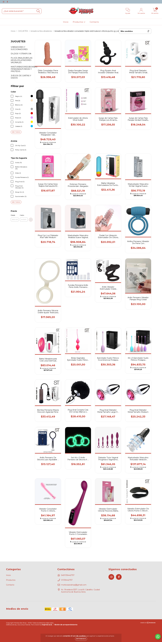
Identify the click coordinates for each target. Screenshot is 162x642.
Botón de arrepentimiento (66, 625)
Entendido (81, 639)
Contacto (94, 22)
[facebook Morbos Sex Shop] (7, 2)
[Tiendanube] (148, 623)
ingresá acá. (47, 625)
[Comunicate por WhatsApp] (158, 636)
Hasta (22, 215)
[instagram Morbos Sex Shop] (4, 2)
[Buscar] (38, 11)
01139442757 (67, 580)
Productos (78, 22)
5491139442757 (67, 575)
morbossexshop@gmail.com (73, 585)
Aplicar (31, 220)
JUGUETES (23, 31)
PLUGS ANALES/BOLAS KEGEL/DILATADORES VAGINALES (21, 60)
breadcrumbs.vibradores (41, 31)
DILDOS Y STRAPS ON (21, 54)
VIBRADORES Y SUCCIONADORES (19, 48)
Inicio (65, 22)
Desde (13, 215)
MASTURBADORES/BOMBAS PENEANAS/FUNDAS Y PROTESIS (24, 69)
